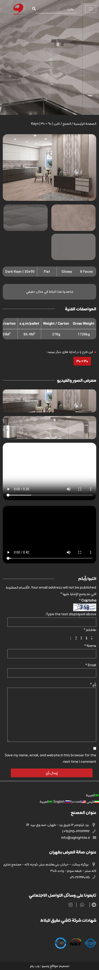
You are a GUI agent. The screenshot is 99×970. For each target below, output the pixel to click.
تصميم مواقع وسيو (55, 966)
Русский (67, 802)
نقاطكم (90, 630)
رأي (93, 684)
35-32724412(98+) (76, 831)
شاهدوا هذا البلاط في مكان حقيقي (49, 292)
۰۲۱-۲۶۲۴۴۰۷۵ (80, 877)
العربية (90, 795)
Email (90, 665)
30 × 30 (82, 361)
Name (90, 646)
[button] (44, 194)
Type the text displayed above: (70, 614)
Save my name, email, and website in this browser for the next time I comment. (50, 758)
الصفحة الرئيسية (84, 124)
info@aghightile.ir (76, 838)
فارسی (90, 802)
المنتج (66, 124)
